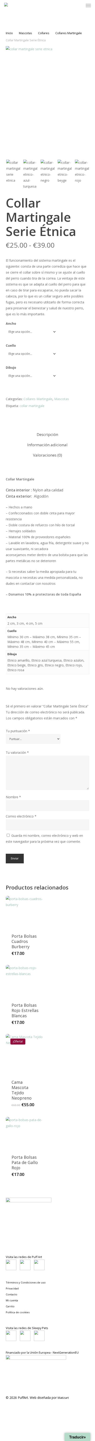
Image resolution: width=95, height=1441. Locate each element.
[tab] (47, 434)
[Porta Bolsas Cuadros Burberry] (26, 912)
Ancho (11, 323)
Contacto (11, 1294)
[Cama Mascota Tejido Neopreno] (26, 1054)
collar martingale (32, 406)
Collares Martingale (68, 33)
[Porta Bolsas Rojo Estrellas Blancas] (26, 981)
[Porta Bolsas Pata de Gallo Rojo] (26, 1133)
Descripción (47, 434)
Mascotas (25, 33)
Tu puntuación (18, 731)
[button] (88, 5)
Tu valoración (17, 752)
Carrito (10, 1306)
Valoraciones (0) (47, 455)
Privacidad (12, 1288)
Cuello (11, 345)
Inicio (9, 33)
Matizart (63, 1398)
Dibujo (11, 367)
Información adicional (47, 444)
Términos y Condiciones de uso (26, 1282)
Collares (43, 33)
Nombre (13, 797)
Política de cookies (18, 1312)
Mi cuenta (12, 1300)
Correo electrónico (21, 816)
